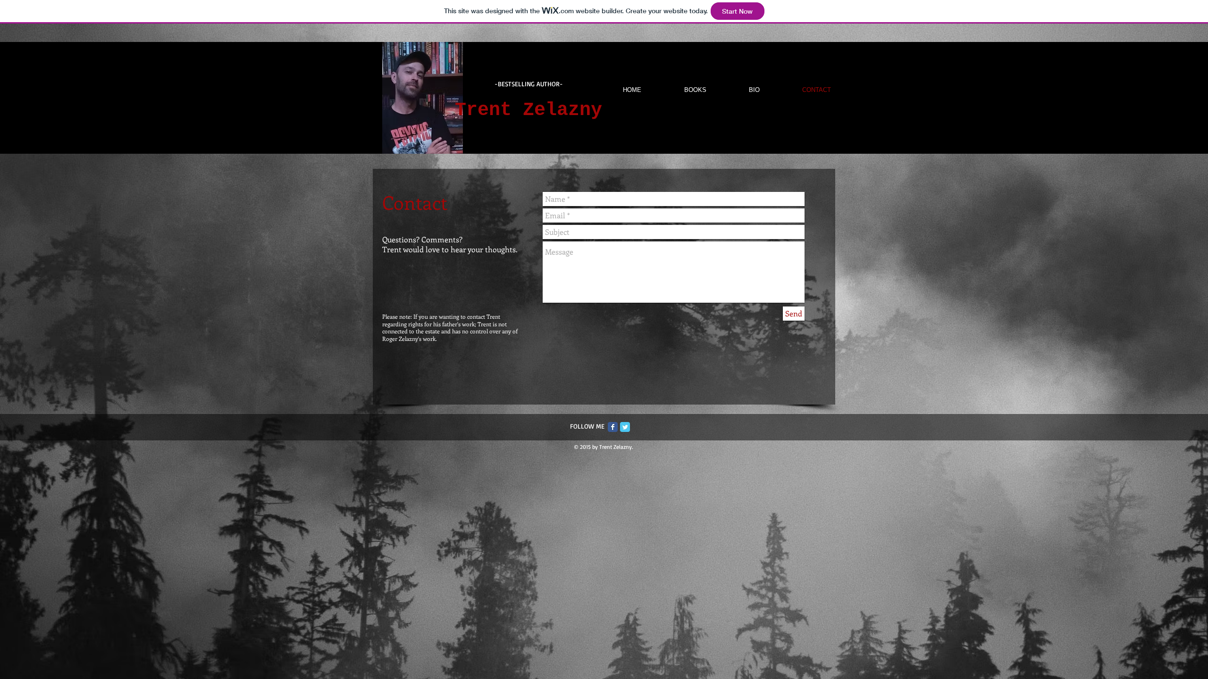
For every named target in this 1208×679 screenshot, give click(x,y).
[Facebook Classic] (613, 427)
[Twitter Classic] (625, 427)
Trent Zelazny (528, 110)
